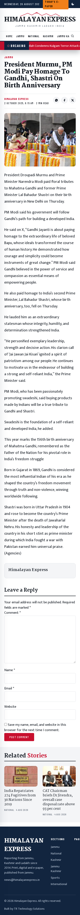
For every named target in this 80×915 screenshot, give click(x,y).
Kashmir (48, 36)
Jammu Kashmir (67, 36)
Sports (55, 877)
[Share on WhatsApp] (56, 100)
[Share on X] (72, 100)
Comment (12, 613)
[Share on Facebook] (64, 100)
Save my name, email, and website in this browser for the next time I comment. (35, 727)
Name (9, 670)
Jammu (20, 36)
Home (9, 36)
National (33, 36)
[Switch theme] (73, 4)
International (59, 884)
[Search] (72, 36)
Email (9, 688)
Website (10, 707)
